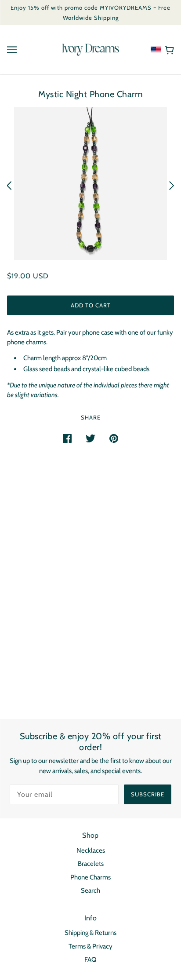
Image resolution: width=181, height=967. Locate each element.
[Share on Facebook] (67, 438)
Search (90, 890)
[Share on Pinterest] (113, 438)
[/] (90, 49)
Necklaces (90, 850)
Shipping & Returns (90, 933)
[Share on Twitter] (90, 438)
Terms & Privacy (90, 946)
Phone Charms (90, 877)
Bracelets (91, 864)
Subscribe (147, 794)
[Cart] (167, 49)
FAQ (90, 959)
